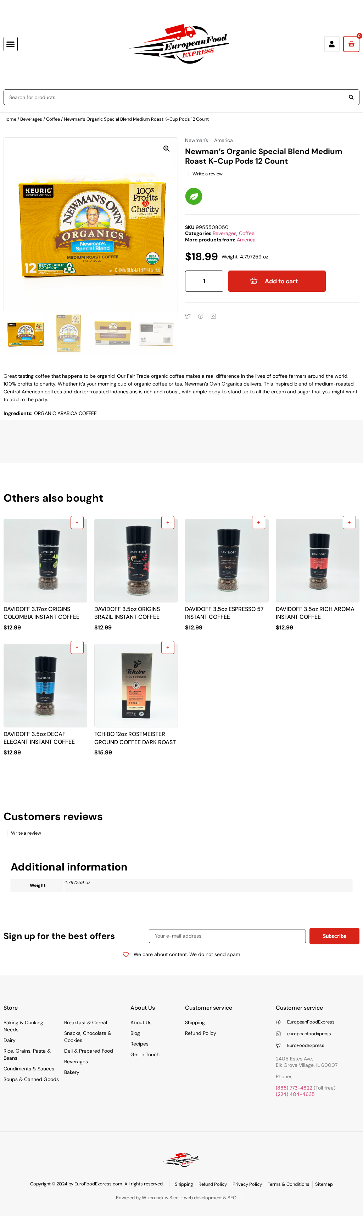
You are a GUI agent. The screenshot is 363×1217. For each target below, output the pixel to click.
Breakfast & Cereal (85, 1022)
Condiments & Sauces (29, 1068)
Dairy (10, 1040)
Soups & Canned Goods (31, 1079)
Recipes (139, 1044)
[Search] (351, 97)
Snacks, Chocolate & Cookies (87, 1036)
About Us (140, 1022)
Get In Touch (145, 1054)
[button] (11, 44)
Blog (135, 1033)
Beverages (31, 119)
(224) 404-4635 (295, 1094)
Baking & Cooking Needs (23, 1026)
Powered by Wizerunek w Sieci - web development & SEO (176, 1198)
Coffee (53, 119)
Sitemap (324, 1184)
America (246, 239)
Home (10, 119)
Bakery (71, 1072)
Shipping (195, 1022)
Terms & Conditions (288, 1184)
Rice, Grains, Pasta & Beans (27, 1054)
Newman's (196, 140)
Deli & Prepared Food (88, 1051)
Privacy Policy (247, 1184)
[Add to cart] (77, 522)
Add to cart (281, 281)
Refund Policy (200, 1033)
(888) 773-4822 (294, 1088)
